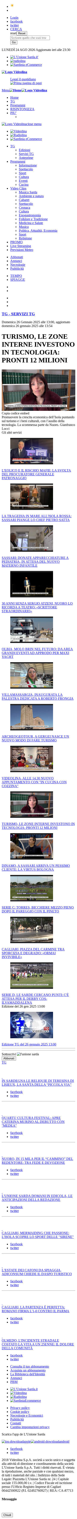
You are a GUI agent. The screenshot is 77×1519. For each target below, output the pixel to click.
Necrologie (17, 264)
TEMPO (16, 276)
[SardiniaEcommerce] (25, 1400)
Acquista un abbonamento (28, 1370)
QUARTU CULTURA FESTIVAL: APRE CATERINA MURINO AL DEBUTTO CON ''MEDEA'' (33, 1121)
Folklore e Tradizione (33, 219)
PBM (14, 1382)
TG (12, 101)
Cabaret (24, 200)
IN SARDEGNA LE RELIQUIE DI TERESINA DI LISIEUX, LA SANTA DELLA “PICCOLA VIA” (38, 1082)
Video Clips (18, 188)
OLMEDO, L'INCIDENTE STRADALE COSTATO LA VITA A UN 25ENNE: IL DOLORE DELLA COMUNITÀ (38, 1344)
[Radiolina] (17, 61)
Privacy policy (20, 1408)
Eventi (23, 180)
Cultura (24, 177)
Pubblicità (17, 268)
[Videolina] (14, 72)
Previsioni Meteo (21, 250)
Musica (24, 227)
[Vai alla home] (16, 90)
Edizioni (24, 150)
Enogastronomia (30, 215)
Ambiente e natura (31, 196)
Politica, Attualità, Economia (38, 230)
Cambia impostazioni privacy (30, 1427)
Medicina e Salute (31, 223)
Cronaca (24, 207)
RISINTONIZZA (22, 109)
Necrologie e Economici (26, 1415)
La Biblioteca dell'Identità (27, 1374)
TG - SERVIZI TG (18, 314)
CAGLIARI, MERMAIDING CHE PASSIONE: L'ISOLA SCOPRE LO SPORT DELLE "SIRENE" (38, 1235)
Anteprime (26, 157)
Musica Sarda (28, 192)
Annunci (16, 261)
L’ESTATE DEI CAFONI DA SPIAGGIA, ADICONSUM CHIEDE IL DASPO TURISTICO (37, 1272)
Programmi (17, 105)
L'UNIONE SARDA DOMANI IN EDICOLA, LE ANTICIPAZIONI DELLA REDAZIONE (37, 1198)
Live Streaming (20, 246)
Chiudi (7, 1515)
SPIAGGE (17, 279)
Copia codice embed (15, 413)
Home (14, 97)
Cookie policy (19, 1411)
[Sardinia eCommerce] (26, 65)
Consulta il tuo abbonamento (29, 1366)
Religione (25, 238)
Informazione (28, 165)
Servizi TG (26, 154)
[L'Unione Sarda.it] (24, 57)
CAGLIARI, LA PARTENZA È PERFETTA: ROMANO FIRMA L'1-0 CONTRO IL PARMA (35, 1309)
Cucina (23, 184)
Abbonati (16, 257)
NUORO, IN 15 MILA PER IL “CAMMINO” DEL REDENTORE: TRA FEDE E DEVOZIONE (37, 1160)
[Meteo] (12, 6)
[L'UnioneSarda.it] (24, 1389)
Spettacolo (26, 169)
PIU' (13, 113)
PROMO (16, 242)
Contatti (15, 1423)
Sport (22, 173)
